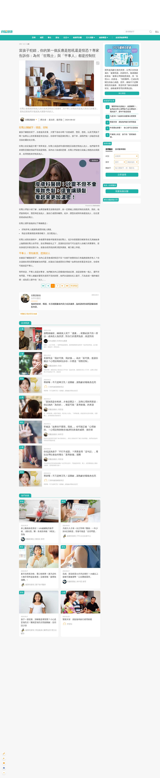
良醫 (20, 44)
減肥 (41, 37)
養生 (49, 37)
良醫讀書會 (30, 120)
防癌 (34, 37)
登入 (157, 32)
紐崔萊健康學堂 (122, 37)
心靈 (28, 44)
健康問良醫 (77, 37)
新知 (57, 37)
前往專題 (121, 93)
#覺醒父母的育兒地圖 (28, 314)
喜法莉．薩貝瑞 (55, 120)
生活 (24, 44)
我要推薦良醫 (121, 191)
